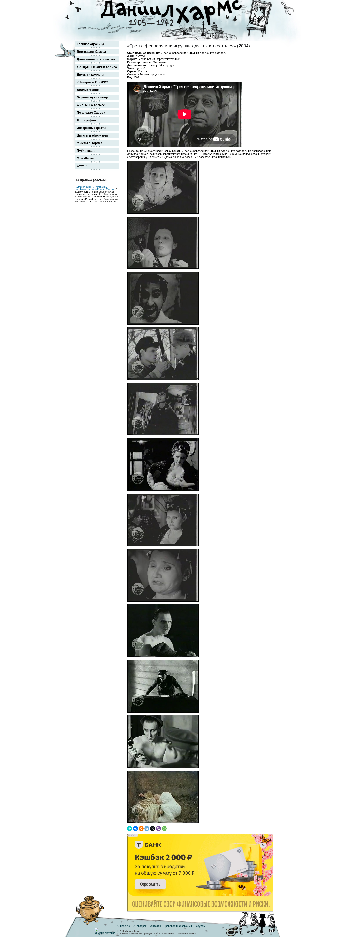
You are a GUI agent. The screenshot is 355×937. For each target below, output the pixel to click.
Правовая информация (178, 926)
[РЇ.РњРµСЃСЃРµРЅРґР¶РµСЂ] (129, 828)
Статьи (82, 166)
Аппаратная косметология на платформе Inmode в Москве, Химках (94, 188)
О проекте (123, 926)
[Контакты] (267, 14)
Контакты (155, 926)
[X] (152, 828)
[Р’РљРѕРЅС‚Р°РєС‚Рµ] (135, 828)
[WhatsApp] (164, 828)
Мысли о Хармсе (89, 143)
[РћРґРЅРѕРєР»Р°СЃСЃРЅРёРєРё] (141, 828)
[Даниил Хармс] (179, 13)
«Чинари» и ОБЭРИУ (92, 82)
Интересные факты (91, 128)
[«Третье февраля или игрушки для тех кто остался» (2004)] (163, 213)
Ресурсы (200, 926)
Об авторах (140, 926)
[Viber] (158, 828)
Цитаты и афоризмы (92, 135)
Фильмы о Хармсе (91, 105)
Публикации (86, 150)
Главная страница (90, 44)
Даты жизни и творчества (96, 59)
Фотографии (86, 120)
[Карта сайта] (267, 6)
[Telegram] (146, 828)
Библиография (88, 89)
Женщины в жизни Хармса (97, 67)
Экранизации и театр (92, 97)
